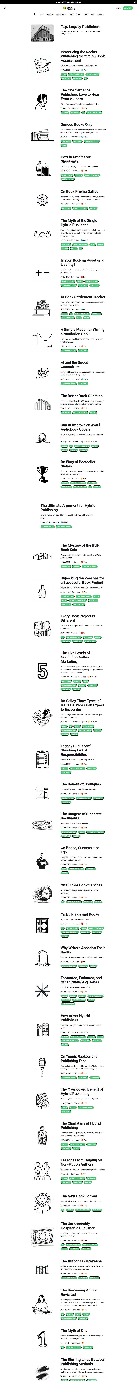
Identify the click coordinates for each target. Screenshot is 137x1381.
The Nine (76, 566)
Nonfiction (77, 78)
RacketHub (66, 604)
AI (85, 78)
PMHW (64, 600)
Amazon (65, 113)
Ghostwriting (67, 175)
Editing (100, 244)
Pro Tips (79, 175)
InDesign (82, 996)
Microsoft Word (68, 281)
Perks (86, 318)
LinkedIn (82, 685)
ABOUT (85, 14)
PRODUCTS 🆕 (61, 14)
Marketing (66, 78)
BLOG (78, 14)
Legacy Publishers (76, 74)
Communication (67, 179)
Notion (64, 314)
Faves (64, 74)
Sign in (118, 8)
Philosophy (98, 798)
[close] (134, 2)
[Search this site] (5, 8)
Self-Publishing (92, 74)
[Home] (34, 15)
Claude (94, 446)
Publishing (66, 141)
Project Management (78, 600)
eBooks (74, 248)
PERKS (71, 14)
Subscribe (127, 8)
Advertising (66, 487)
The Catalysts (79, 604)
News (79, 318)
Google (64, 450)
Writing (93, 413)
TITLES (40, 14)
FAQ (92, 14)
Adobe (64, 726)
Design (79, 281)
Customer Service (73, 1245)
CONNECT (100, 14)
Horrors (83, 450)
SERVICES (49, 14)
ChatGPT (74, 450)
